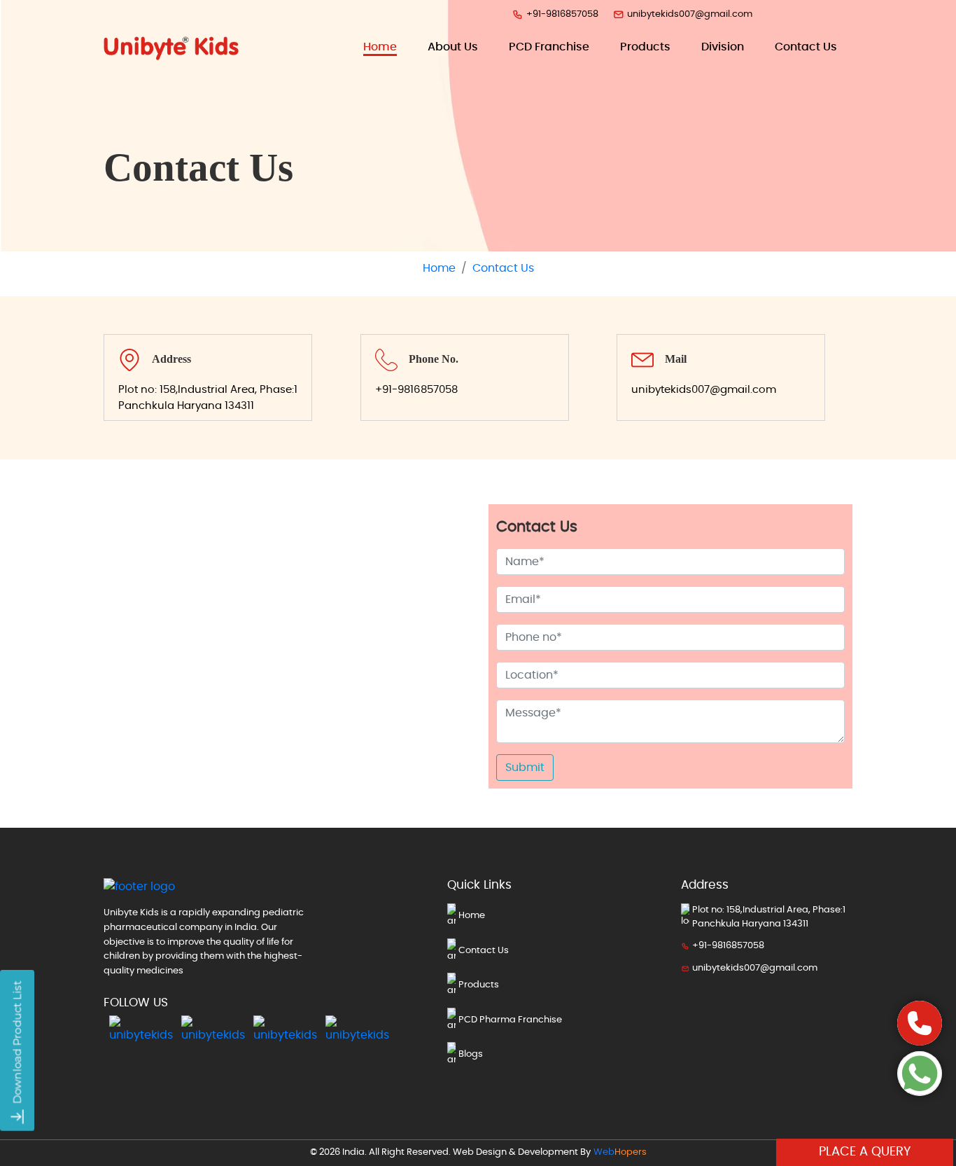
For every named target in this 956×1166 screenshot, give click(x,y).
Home (380, 47)
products (645, 47)
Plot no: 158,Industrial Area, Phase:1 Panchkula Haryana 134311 (207, 397)
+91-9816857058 (562, 14)
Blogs (470, 1054)
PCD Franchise (549, 47)
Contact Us (483, 950)
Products (478, 985)
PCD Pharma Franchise (510, 1020)
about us (453, 47)
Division (722, 47)
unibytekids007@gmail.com (689, 14)
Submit (524, 767)
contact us (806, 47)
